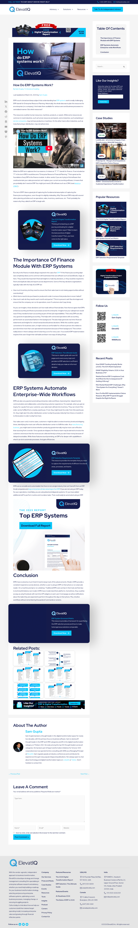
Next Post (85, 774)
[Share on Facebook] (6, 111)
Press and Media (48, 881)
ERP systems (61, 100)
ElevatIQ (30, 754)
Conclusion (104, 52)
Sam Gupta (43, 95)
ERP (58, 273)
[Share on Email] (6, 126)
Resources (45, 893)
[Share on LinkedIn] (6, 101)
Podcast (45, 905)
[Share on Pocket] (6, 131)
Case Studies (46, 885)
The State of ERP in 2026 (65, 900)
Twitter (73, 760)
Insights (44, 901)
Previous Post (14, 774)
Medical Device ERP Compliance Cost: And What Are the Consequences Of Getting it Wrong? (110, 378)
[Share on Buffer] (6, 121)
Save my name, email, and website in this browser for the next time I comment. (41, 833)
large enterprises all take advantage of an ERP (44, 489)
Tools (43, 897)
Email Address (103, 93)
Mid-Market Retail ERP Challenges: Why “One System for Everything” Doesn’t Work (110, 387)
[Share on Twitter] (6, 106)
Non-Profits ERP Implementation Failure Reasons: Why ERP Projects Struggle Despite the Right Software (111, 395)
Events (44, 889)
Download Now (60, 245)
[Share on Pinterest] (6, 136)
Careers (44, 909)
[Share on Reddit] (6, 116)
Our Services (46, 877)
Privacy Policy (47, 913)
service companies (19, 121)
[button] (58, 9)
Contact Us (46, 916)
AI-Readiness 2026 (63, 896)
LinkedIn (66, 760)
